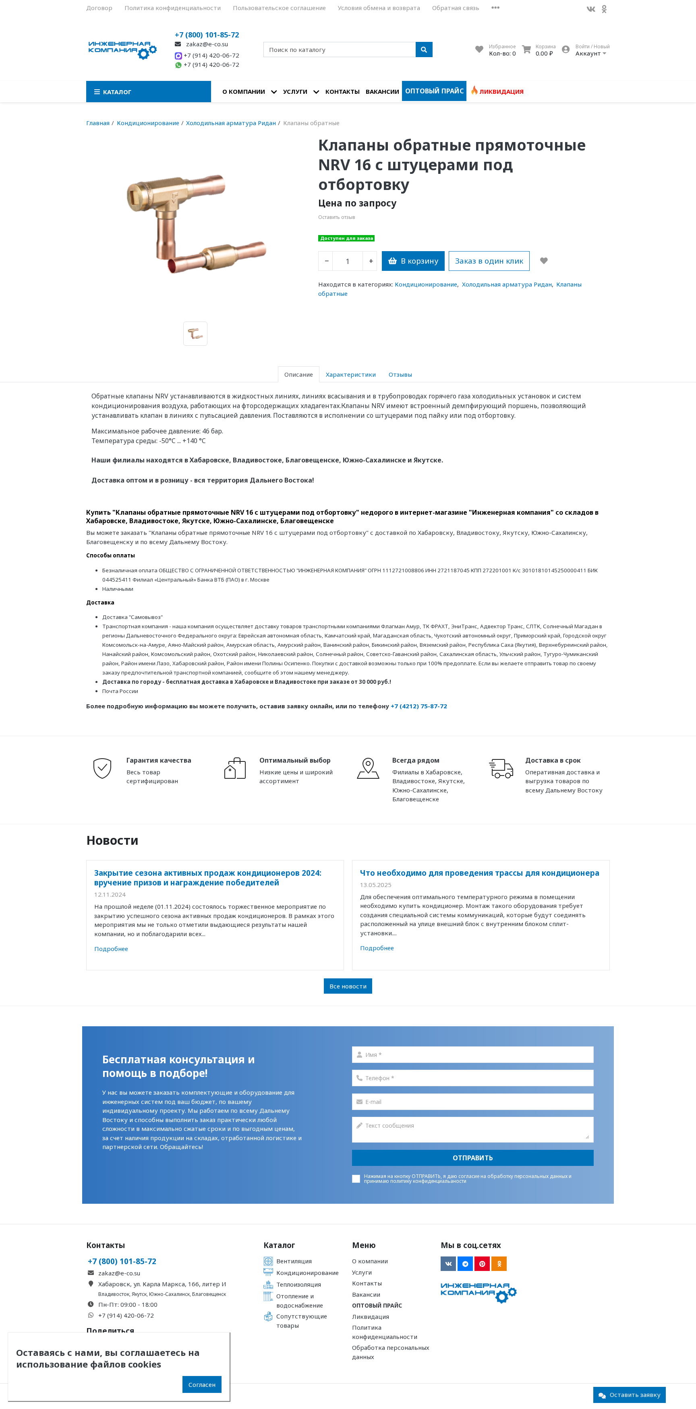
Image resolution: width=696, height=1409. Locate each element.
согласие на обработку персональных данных (513, 1176)
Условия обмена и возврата (379, 8)
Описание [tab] (298, 374)
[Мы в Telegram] (465, 1263)
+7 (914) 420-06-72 (210, 55)
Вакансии (382, 91)
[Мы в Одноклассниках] (604, 9)
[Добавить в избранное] (544, 260)
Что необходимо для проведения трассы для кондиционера (479, 873)
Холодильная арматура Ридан (507, 284)
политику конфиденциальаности (428, 1181)
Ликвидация (501, 91)
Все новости (348, 986)
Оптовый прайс (434, 91)
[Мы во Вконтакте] (591, 9)
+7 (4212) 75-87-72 (419, 706)
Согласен (201, 1384)
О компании (243, 91)
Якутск (139, 1294)
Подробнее (111, 949)
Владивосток (113, 1294)
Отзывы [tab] (400, 374)
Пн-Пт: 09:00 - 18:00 (127, 1304)
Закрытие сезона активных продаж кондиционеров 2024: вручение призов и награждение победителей (207, 877)
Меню (364, 1245)
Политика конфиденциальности (172, 8)
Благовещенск (209, 1294)
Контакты (342, 91)
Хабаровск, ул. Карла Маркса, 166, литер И (162, 1284)
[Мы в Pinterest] (482, 1263)
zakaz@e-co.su (206, 44)
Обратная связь (455, 8)
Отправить (473, 1157)
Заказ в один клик (489, 261)
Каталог (279, 1245)
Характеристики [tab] (351, 374)
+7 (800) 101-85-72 (207, 34)
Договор (99, 8)
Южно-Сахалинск (169, 1294)
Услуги (295, 91)
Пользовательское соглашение (279, 8)
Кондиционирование (426, 284)
